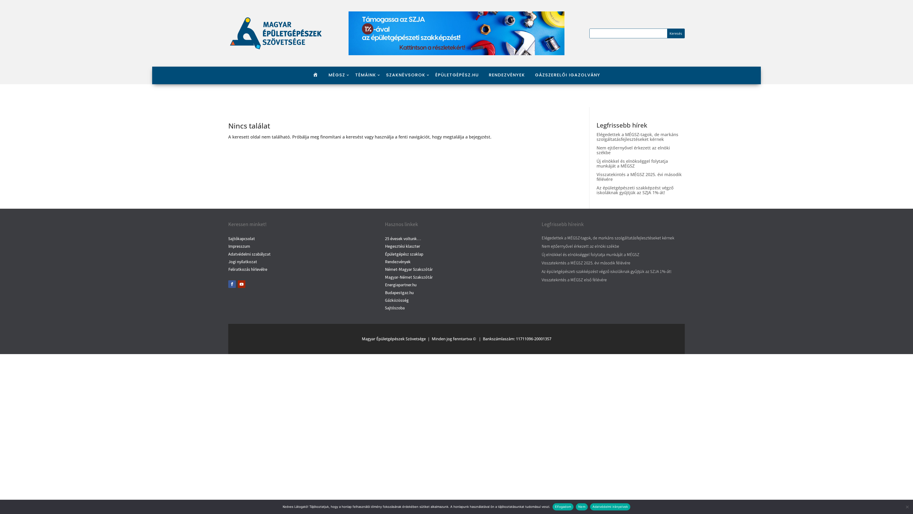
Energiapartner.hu (401, 284)
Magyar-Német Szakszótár (409, 277)
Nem (581, 507)
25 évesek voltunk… (403, 238)
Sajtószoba (395, 308)
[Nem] (907, 506)
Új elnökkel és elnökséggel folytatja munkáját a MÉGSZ (632, 163)
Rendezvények (507, 75)
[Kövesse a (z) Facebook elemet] (232, 284)
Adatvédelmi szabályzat (249, 254)
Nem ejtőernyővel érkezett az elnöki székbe (633, 150)
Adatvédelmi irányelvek (610, 507)
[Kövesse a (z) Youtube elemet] (241, 284)
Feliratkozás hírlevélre (247, 269)
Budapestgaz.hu (399, 292)
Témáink (365, 75)
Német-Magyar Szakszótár (409, 269)
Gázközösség (397, 300)
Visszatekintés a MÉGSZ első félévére (574, 279)
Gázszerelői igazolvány (567, 75)
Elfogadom (563, 507)
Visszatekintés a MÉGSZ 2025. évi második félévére (639, 177)
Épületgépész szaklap (404, 254)
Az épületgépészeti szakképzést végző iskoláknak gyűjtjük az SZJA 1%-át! (635, 190)
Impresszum (239, 246)
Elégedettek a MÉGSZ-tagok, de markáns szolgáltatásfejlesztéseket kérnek (637, 137)
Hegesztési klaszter (402, 246)
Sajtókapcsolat (241, 238)
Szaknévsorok (405, 75)
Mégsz (337, 75)
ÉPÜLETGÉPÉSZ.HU (457, 75)
